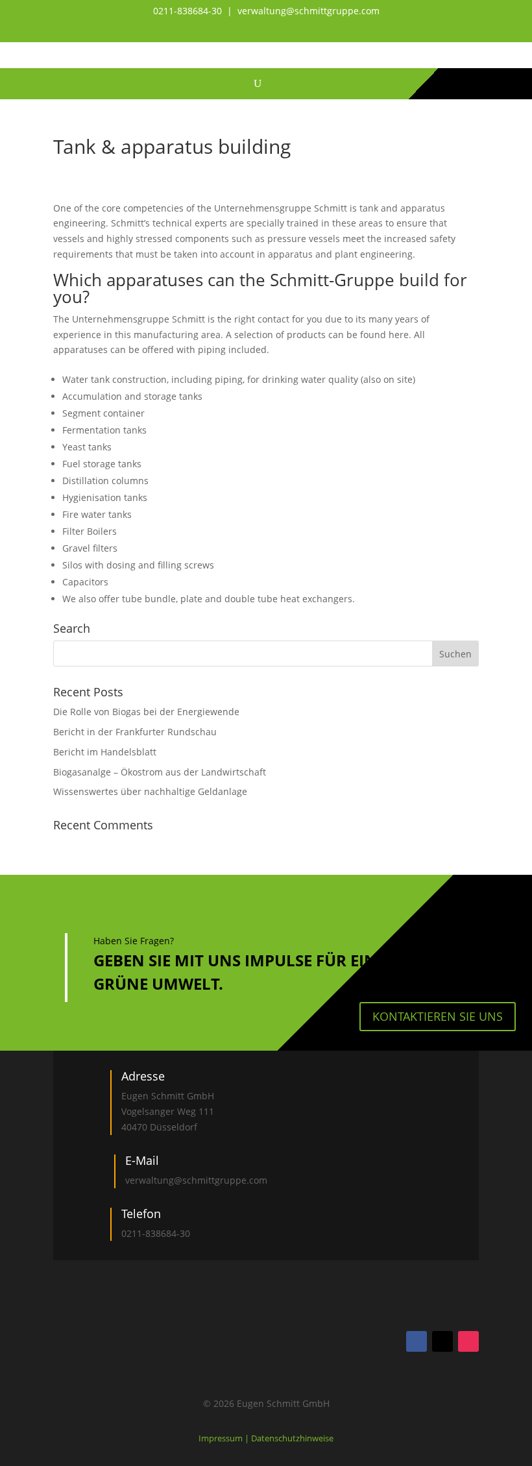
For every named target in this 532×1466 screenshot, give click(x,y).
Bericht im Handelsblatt (104, 752)
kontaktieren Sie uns (437, 1016)
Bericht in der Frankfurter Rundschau (135, 732)
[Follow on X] (442, 1341)
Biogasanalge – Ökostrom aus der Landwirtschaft (159, 772)
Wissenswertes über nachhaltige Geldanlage (150, 791)
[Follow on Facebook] (416, 1341)
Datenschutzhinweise (292, 1438)
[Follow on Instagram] (468, 1341)
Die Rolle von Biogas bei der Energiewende (146, 711)
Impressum (222, 1438)
